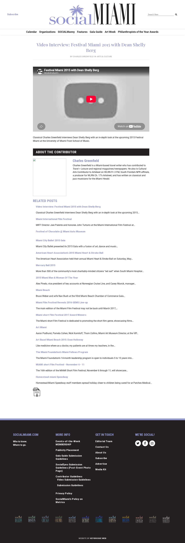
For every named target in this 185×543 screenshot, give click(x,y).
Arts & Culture (104, 57)
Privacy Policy (64, 493)
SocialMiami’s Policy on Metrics (69, 501)
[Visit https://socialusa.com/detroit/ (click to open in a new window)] (85, 519)
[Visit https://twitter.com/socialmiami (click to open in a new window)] (137, 443)
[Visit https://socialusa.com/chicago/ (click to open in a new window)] (45, 519)
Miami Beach (43, 290)
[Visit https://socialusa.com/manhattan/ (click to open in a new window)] (166, 519)
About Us (100, 452)
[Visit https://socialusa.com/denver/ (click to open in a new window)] (72, 519)
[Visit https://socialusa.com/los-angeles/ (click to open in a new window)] (152, 519)
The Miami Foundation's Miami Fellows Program (62, 352)
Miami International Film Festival (54, 219)
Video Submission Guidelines (74, 479)
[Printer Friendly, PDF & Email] (37, 392)
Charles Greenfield (83, 57)
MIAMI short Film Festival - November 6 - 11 (60, 364)
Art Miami (41, 327)
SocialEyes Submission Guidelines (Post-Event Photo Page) (73, 467)
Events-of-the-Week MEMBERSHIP (68, 443)
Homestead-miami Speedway (52, 377)
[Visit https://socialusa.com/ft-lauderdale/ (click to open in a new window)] (99, 519)
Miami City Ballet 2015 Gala (50, 240)
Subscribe (12, 14)
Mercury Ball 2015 (45, 265)
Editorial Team (103, 441)
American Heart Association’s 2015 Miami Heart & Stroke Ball (69, 253)
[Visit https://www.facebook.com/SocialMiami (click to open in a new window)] (145, 443)
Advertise (101, 463)
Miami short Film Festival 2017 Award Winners (61, 315)
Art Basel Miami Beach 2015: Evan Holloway (59, 339)
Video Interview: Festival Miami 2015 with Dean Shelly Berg (68, 206)
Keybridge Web (98, 538)
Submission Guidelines (70, 485)
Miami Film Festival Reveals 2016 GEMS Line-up (62, 302)
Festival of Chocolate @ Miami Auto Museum (60, 231)
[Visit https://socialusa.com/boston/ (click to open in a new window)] (31, 519)
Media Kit (100, 469)
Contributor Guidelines (69, 476)
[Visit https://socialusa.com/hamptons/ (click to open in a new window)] (112, 519)
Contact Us (102, 447)
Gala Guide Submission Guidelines (69, 457)
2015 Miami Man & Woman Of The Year (57, 277)
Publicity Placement (67, 450)
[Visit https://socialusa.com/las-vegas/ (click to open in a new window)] (139, 519)
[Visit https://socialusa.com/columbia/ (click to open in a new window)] (58, 519)
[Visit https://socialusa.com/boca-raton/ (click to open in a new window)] (18, 519)
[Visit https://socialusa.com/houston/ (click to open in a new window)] (125, 519)
